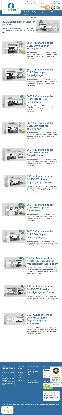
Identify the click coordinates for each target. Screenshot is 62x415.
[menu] (31, 13)
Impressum (31, 369)
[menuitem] (26, 11)
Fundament (20, 372)
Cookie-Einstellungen (33, 382)
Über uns (20, 380)
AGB (29, 374)
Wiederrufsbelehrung (33, 371)
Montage (20, 374)
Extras (19, 375)
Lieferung (20, 371)
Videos (19, 378)
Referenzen (20, 377)
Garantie (30, 376)
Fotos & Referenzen (36, 18)
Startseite (26, 18)
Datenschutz (31, 372)
